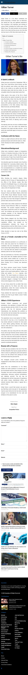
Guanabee (10, 2)
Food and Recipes (5, 639)
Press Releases (19, 632)
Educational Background (10, 45)
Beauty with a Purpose (10, 51)
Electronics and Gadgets (5, 627)
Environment (4, 631)
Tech (16, 640)
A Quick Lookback (9, 42)
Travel (16, 644)
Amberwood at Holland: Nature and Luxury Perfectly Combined (17, 606)
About (2, 656)
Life (16, 619)
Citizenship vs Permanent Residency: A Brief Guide (13, 507)
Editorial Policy (4, 660)
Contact (3, 658)
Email (3, 450)
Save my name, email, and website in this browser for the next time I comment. (13, 464)
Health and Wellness (7, 543)
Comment (4, 425)
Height (2, 647)
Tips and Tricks (19, 642)
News (3, 504)
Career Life (7, 46)
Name (3, 444)
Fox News (15, 273)
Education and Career (6, 624)
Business (4, 484)
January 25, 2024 (5, 509)
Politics (17, 630)
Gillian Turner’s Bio (7, 40)
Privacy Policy (4, 662)
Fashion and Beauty (6, 633)
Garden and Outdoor (6, 643)
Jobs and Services (19, 615)
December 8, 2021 (5, 570)
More (16, 624)
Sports (16, 638)
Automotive (4, 617)
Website (3, 457)
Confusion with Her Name (10, 43)
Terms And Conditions (6, 664)
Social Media (18, 636)
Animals (3, 615)
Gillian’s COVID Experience (10, 50)
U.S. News (17, 648)
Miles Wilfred (5, 10)
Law (16, 617)
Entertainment (4, 629)
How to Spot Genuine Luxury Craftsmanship (15, 600)
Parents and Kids (19, 628)
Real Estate (17, 634)
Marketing (17, 622)
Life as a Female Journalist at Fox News (13, 48)
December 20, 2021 (5, 550)
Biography (3, 619)
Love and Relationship (20, 621)
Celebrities (4, 622)
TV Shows (17, 646)
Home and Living (5, 649)
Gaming (3, 641)
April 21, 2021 (14, 10)
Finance (4, 564)
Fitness (3, 637)
